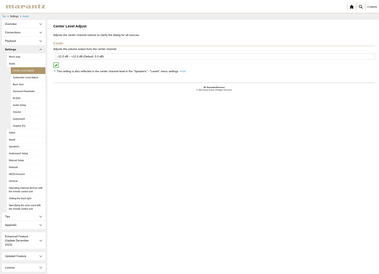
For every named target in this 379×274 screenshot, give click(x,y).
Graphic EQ (19, 125)
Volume (17, 112)
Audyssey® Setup (18, 153)
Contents (372, 7)
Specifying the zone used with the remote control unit (25, 207)
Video (12, 132)
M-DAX (17, 98)
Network (13, 167)
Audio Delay (19, 105)
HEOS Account (17, 174)
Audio (26, 16)
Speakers (14, 146)
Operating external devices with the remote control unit (26, 190)
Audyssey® (19, 119)
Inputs (12, 139)
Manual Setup (16, 160)
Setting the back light (20, 198)
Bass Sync (18, 84)
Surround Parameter (24, 91)
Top (4, 16)
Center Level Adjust (23, 70)
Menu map (14, 56)
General (13, 181)
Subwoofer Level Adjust (25, 77)
